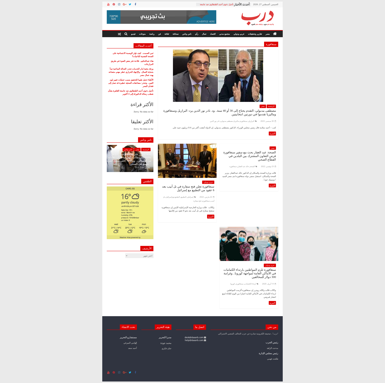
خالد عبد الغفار (243, 166)
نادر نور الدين (215, 121)
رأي (196, 33)
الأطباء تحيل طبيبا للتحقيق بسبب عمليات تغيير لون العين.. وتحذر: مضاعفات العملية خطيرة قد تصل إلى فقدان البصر (130, 82)
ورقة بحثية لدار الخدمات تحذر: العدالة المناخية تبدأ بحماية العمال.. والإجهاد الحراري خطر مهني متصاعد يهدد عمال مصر (131, 71)
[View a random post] (119, 34)
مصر (268, 33)
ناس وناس (186, 33)
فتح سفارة (197, 201)
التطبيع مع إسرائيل (173, 197)
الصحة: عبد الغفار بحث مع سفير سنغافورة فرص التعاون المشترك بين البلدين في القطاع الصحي (249, 156)
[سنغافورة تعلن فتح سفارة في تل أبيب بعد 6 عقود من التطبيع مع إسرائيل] (187, 145)
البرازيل (251, 121)
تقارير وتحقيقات (255, 33)
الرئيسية (271, 106)
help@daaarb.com (194, 340)
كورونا (232, 283)
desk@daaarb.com (194, 337)
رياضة (152, 33)
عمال (204, 33)
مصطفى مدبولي (227, 121)
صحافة (176, 33)
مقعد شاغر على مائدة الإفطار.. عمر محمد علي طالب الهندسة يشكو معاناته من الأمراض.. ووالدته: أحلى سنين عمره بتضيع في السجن (129, 159)
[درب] (275, 34)
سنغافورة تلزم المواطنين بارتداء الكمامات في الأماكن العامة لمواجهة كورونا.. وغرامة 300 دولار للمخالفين (249, 273)
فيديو (133, 33)
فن (159, 33)
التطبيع (183, 197)
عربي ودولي (239, 33)
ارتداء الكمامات (250, 283)
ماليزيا (236, 121)
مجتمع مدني (224, 33)
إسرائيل (190, 197)
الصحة (252, 166)
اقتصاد (213, 33)
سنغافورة (243, 121)
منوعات (142, 33)
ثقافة (167, 33)
